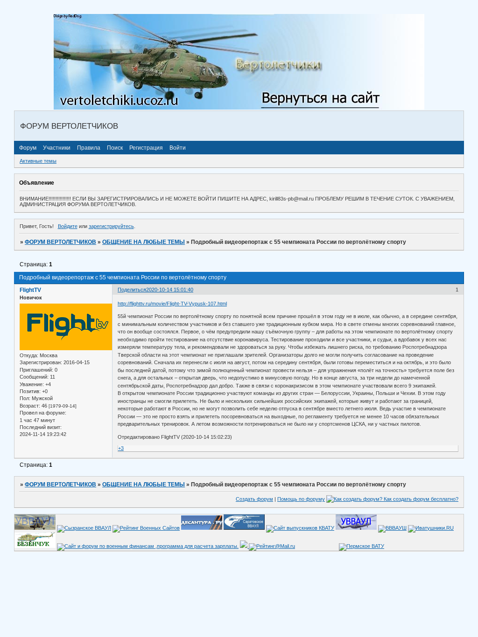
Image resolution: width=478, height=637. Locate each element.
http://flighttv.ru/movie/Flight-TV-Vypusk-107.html (172, 303)
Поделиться (132, 289)
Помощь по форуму (301, 499)
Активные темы (38, 161)
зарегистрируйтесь (111, 226)
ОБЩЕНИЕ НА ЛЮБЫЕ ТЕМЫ (143, 242)
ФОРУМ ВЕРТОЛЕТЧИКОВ (60, 242)
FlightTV (30, 290)
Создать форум (254, 499)
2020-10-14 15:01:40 (169, 289)
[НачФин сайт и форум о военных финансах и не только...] (148, 546)
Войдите (67, 226)
